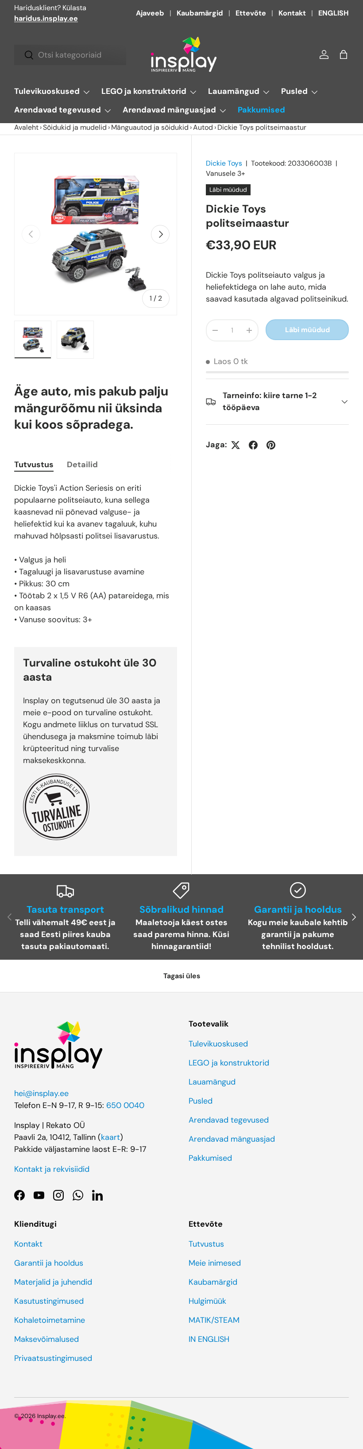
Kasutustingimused (49, 1301)
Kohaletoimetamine (49, 1320)
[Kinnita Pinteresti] (271, 445)
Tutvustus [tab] (34, 464)
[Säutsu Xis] (235, 445)
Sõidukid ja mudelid (75, 127)
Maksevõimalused (46, 1339)
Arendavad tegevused (229, 1120)
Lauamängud (212, 1082)
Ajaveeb (150, 13)
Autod (203, 127)
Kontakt (292, 13)
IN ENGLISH (209, 1339)
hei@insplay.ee (41, 1093)
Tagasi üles (181, 975)
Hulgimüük (207, 1301)
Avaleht (26, 127)
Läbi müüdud (307, 329)
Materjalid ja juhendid (53, 1282)
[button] (343, 54)
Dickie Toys (224, 163)
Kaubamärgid (200, 13)
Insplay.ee (51, 1416)
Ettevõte (251, 13)
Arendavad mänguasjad (232, 1139)
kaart (110, 1137)
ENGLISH (333, 13)
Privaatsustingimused (53, 1358)
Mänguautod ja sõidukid (150, 127)
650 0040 (125, 1105)
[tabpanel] (95, 554)
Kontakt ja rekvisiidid (51, 1169)
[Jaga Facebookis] (253, 445)
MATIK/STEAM (214, 1320)
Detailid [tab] (82, 464)
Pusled (200, 1101)
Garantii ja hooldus (48, 1263)
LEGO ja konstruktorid (229, 1063)
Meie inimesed (215, 1263)
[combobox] (70, 55)
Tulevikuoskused (218, 1043)
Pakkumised (261, 110)
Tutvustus (206, 1244)
